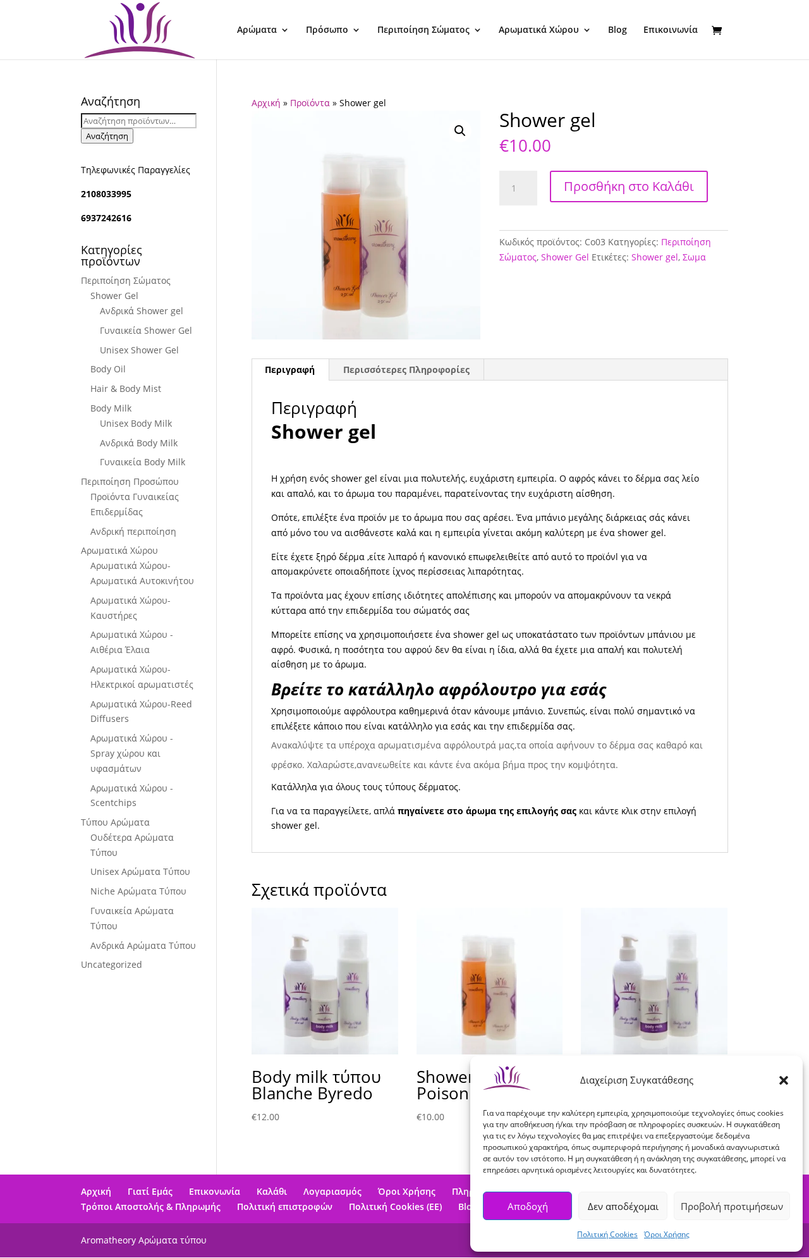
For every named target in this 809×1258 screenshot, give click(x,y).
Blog (617, 30)
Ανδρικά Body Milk (139, 443)
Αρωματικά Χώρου (539, 30)
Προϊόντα (310, 103)
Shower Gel (565, 257)
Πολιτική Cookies (607, 1234)
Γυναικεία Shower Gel (146, 330)
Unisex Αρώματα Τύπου (140, 871)
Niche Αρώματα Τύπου (138, 891)
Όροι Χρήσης (667, 1234)
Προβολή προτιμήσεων (732, 1206)
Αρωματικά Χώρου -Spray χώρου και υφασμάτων (131, 753)
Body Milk (110, 408)
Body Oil (108, 369)
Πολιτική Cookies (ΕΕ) (395, 1206)
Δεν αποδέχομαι (623, 1206)
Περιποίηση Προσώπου (130, 481)
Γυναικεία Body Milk (142, 462)
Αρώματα (257, 30)
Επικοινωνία (670, 30)
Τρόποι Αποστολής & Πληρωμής (151, 1206)
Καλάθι (272, 1191)
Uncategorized (111, 964)
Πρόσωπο (327, 30)
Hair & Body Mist (125, 388)
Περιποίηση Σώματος (423, 30)
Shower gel (654, 257)
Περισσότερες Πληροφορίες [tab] (406, 369)
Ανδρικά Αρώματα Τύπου (143, 945)
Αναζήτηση (107, 136)
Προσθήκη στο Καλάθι (629, 186)
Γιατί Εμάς (150, 1191)
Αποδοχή (528, 1206)
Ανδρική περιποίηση (133, 531)
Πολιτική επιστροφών (284, 1206)
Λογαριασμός (332, 1191)
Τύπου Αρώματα (115, 822)
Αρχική (266, 103)
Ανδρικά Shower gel (141, 311)
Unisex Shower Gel (139, 350)
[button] (783, 1080)
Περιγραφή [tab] (290, 369)
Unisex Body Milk (136, 423)
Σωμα (694, 257)
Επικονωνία (214, 1191)
